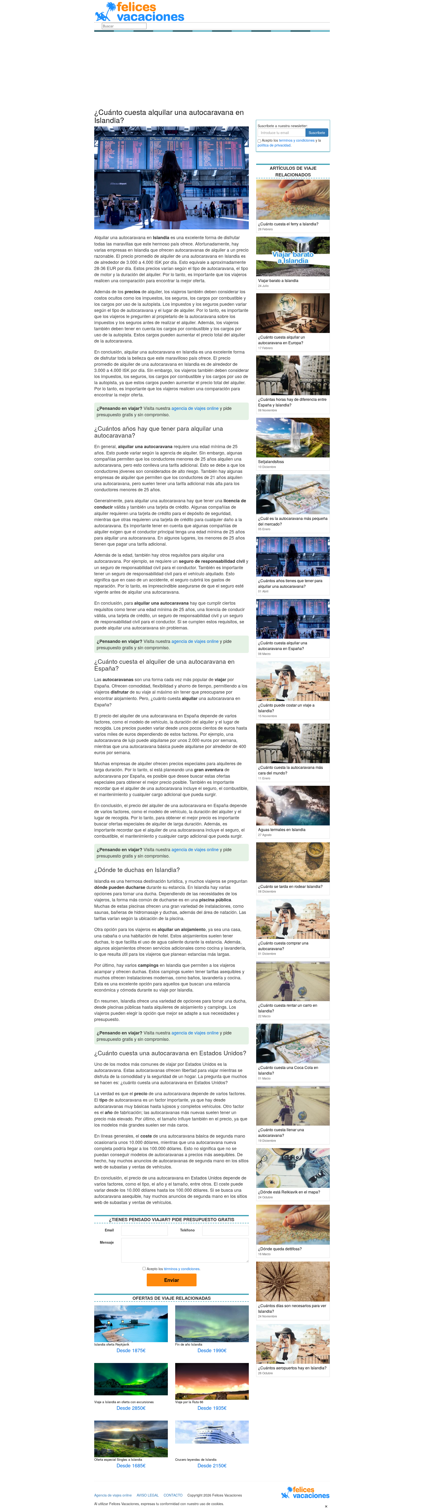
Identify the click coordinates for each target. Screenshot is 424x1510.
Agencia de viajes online (113, 1495)
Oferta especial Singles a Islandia (118, 1459)
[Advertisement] (212, 71)
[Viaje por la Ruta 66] (212, 1384)
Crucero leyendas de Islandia (195, 1459)
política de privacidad (274, 145)
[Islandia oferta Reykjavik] (131, 1329)
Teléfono (187, 1230)
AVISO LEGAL (148, 1495)
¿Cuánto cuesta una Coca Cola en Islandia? (288, 1070)
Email (109, 1230)
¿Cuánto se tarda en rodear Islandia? (290, 886)
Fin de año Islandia (188, 1344)
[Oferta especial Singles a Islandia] (131, 1440)
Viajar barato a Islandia (278, 280)
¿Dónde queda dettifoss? (280, 1249)
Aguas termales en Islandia (281, 829)
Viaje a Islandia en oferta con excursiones (124, 1402)
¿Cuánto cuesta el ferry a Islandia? (288, 224)
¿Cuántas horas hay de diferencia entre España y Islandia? (292, 402)
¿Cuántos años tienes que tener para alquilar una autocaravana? (290, 583)
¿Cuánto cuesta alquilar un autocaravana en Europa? (281, 339)
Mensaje (107, 1242)
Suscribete (317, 132)
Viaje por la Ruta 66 (189, 1402)
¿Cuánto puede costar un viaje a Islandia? (286, 707)
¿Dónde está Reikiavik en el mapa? (289, 1192)
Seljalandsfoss (271, 461)
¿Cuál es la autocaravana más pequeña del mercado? (293, 521)
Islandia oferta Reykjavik (111, 1344)
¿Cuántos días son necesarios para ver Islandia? (292, 1308)
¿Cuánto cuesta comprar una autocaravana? (283, 945)
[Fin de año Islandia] (212, 1329)
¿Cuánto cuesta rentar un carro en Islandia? (287, 1008)
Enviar (171, 1279)
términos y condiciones (181, 1268)
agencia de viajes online (195, 408)
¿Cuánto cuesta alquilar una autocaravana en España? (282, 645)
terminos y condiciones (297, 140)
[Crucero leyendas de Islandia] (212, 1431)
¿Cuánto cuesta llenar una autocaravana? (281, 1132)
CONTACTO (173, 1495)
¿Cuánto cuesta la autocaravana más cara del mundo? (290, 770)
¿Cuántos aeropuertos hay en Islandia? (292, 1368)
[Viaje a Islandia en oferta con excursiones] (131, 1378)
